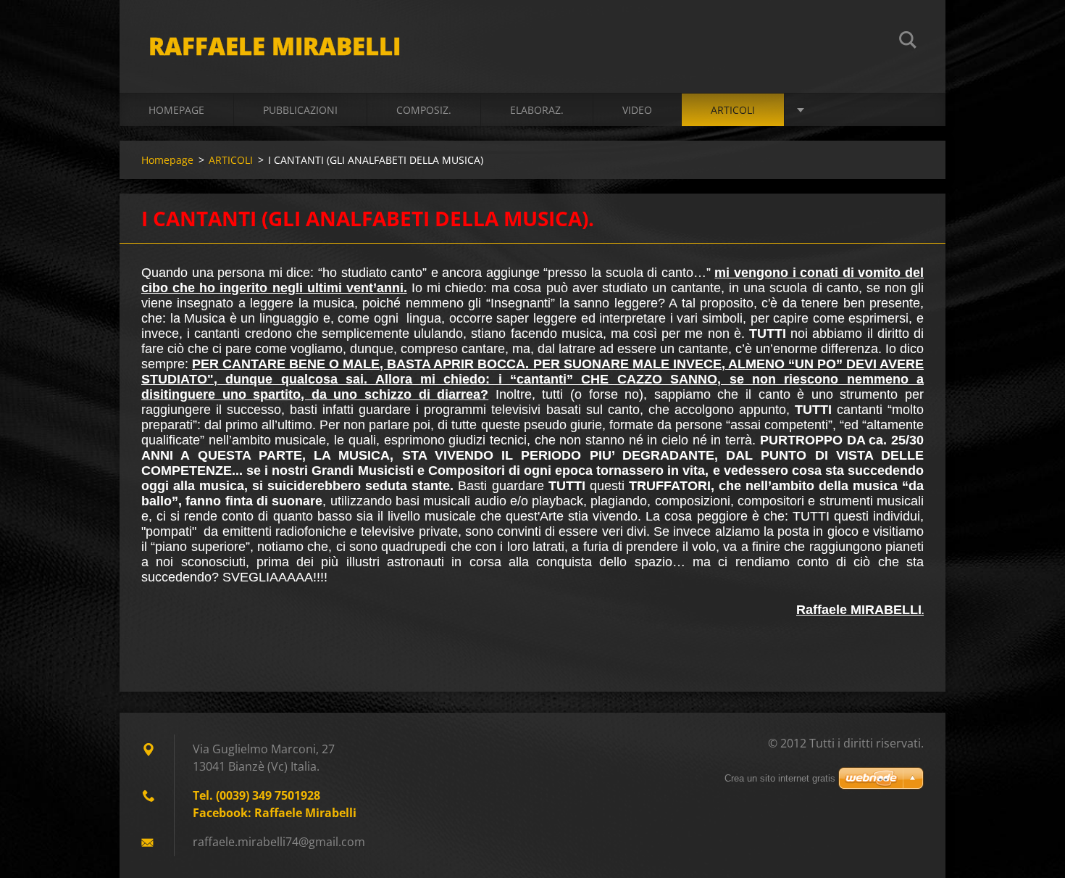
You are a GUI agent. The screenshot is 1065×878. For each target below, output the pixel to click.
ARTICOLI (733, 110)
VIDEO (637, 110)
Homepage (176, 110)
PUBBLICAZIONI (300, 110)
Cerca (907, 42)
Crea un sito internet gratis (779, 778)
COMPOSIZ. (423, 110)
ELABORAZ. (537, 110)
